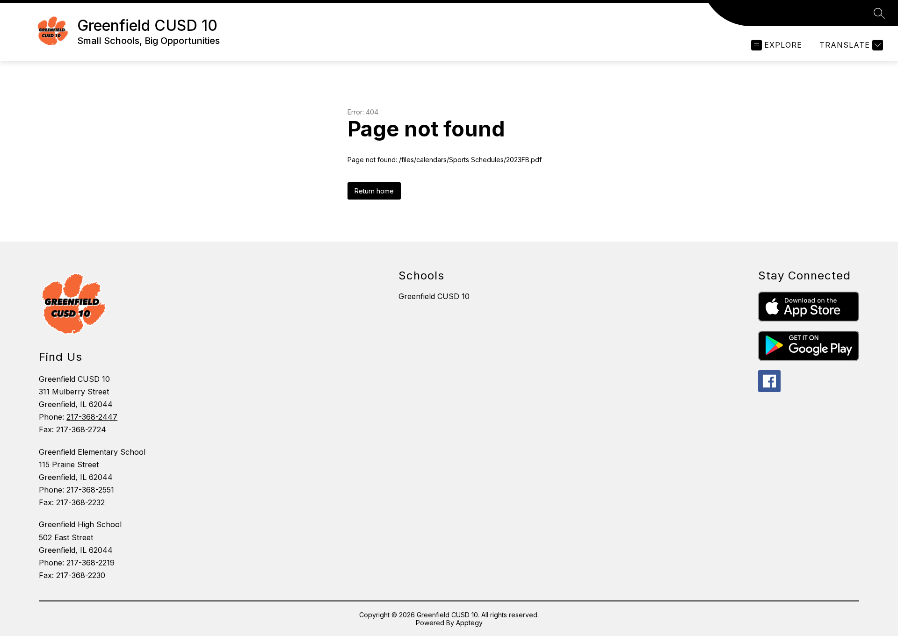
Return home (374, 191)
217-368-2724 (81, 429)
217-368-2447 (91, 417)
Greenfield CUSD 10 (434, 296)
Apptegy (469, 623)
